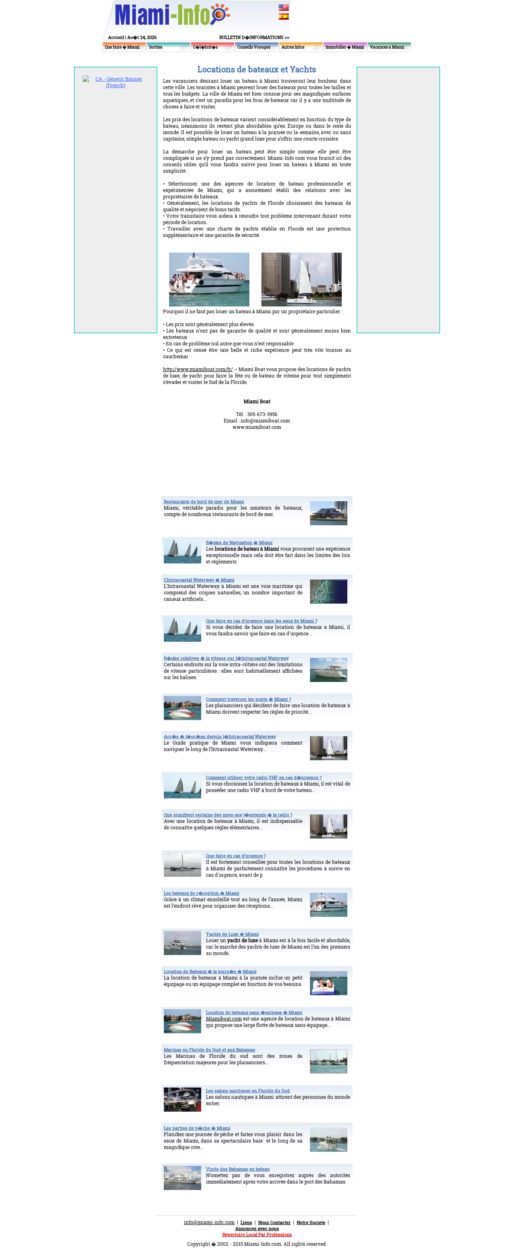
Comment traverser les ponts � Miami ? (248, 699)
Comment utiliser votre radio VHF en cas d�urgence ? (264, 777)
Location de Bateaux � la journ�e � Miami (210, 971)
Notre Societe (311, 1222)
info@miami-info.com (209, 1222)
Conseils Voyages (253, 47)
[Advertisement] (257, 458)
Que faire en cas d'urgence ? (236, 856)
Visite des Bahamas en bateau (238, 1169)
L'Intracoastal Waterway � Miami (199, 580)
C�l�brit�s (205, 47)
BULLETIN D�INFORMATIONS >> (254, 37)
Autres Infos (292, 47)
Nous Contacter (274, 1222)
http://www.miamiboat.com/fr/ (198, 369)
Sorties (155, 47)
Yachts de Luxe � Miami (232, 934)
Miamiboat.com (224, 1018)
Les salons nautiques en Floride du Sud (248, 1091)
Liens (246, 1222)
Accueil (116, 37)
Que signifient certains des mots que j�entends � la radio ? (228, 815)
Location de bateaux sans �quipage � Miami (254, 1012)
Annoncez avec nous (257, 1228)
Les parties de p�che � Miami (197, 1128)
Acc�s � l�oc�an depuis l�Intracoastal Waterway (220, 736)
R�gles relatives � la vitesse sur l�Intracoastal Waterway (226, 658)
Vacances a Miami (387, 47)
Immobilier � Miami (345, 47)
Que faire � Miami (122, 47)
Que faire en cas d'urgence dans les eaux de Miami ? (261, 621)
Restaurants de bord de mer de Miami (204, 501)
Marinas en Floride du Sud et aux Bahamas (209, 1050)
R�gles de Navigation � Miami (239, 542)
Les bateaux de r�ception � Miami (201, 893)
